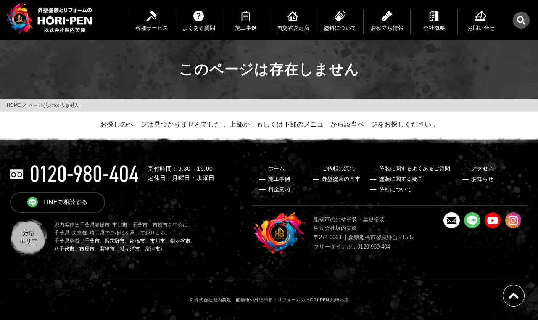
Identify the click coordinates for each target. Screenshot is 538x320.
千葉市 (92, 241)
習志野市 (115, 241)
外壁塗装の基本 (341, 179)
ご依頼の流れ (338, 168)
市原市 (87, 249)
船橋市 (137, 241)
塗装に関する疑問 (401, 179)
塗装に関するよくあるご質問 (414, 168)
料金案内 (279, 189)
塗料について (395, 189)
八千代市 (64, 249)
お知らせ (482, 179)
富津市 (152, 249)
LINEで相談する (65, 201)
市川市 (157, 241)
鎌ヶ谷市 (180, 241)
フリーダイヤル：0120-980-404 (352, 246)
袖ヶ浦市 (130, 249)
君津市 (107, 249)
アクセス (482, 168)
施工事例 (279, 179)
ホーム (276, 168)
